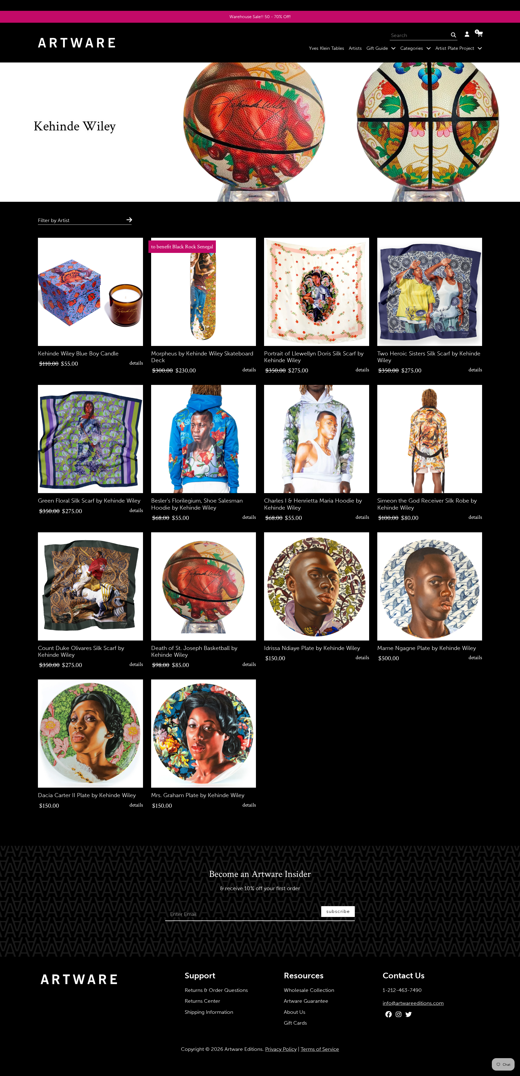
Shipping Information (209, 1012)
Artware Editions (243, 1049)
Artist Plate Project (459, 48)
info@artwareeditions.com (413, 1003)
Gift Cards (295, 1023)
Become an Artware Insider (260, 874)
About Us (294, 1012)
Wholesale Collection (309, 990)
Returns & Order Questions (216, 990)
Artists (355, 48)
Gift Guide (382, 48)
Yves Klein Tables (326, 48)
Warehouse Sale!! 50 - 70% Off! (260, 16)
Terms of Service (320, 1049)
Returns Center (202, 1001)
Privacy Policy (281, 1049)
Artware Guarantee (306, 1001)
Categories (416, 48)
